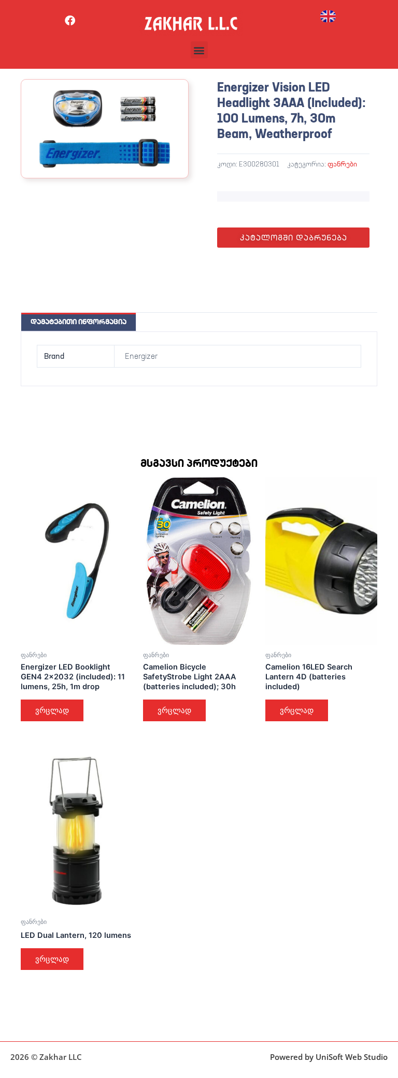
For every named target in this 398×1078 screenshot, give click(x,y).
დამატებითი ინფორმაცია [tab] (78, 321)
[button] (199, 49)
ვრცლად (52, 710)
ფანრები (342, 164)
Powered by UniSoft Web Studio (329, 1057)
